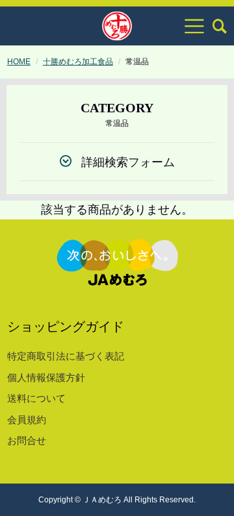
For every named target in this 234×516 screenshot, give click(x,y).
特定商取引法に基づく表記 (65, 356)
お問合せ (26, 440)
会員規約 (26, 419)
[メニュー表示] (194, 25)
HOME (19, 61)
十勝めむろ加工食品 (78, 61)
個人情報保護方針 (46, 377)
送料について (36, 398)
